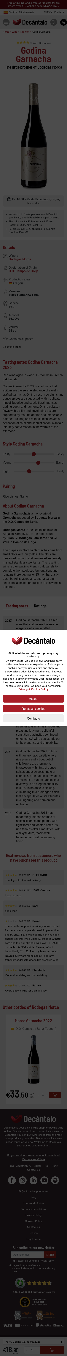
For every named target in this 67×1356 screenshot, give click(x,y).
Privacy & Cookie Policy (33, 689)
